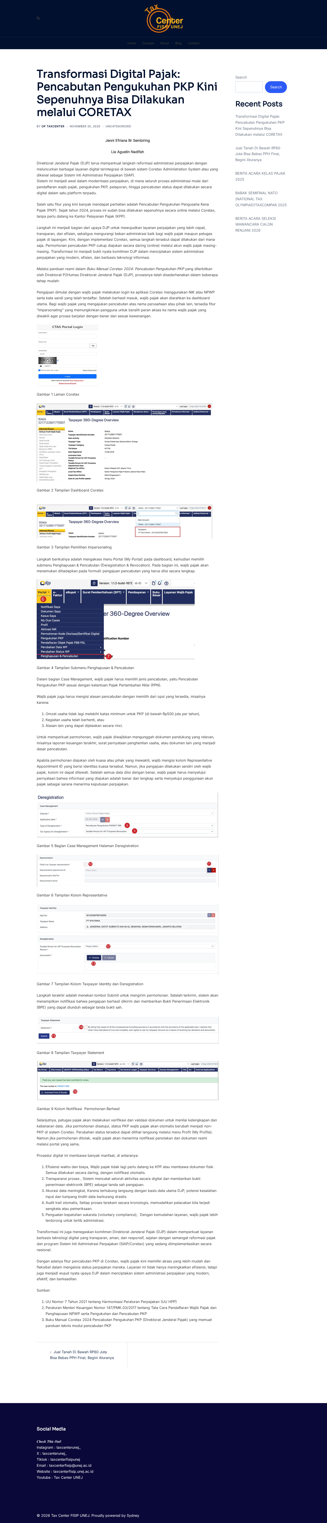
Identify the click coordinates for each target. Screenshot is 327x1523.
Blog (178, 43)
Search (241, 77)
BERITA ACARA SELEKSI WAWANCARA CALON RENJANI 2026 (255, 224)
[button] (38, 18)
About (164, 43)
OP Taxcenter (53, 126)
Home (131, 43)
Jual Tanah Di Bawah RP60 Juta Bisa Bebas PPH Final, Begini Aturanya (257, 154)
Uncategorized (118, 126)
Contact (194, 43)
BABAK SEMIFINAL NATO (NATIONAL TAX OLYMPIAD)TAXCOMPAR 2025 (261, 199)
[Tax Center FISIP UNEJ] (163, 18)
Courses (148, 43)
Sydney (133, 1515)
